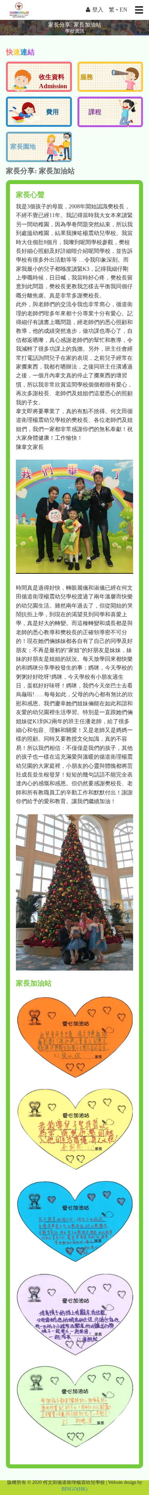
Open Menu (139, 10)
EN (123, 10)
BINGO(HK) (74, 1489)
